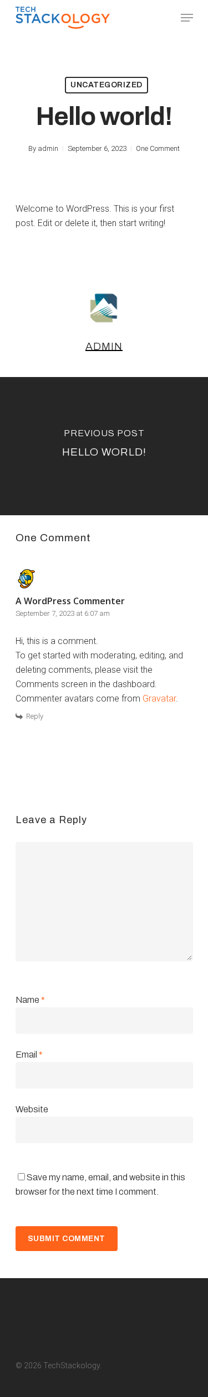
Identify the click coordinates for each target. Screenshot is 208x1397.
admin (48, 148)
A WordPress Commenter (70, 601)
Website (32, 1109)
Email (29, 1054)
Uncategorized (106, 85)
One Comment (158, 148)
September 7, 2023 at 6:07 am (63, 613)
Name (30, 999)
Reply (34, 716)
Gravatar (159, 698)
